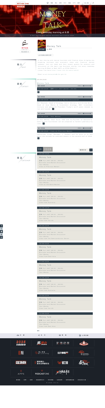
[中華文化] (21, 363)
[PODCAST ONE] (41, 372)
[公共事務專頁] (62, 353)
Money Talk (43, 83)
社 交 (43, 335)
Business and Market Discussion (52, 162)
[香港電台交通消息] (18, 335)
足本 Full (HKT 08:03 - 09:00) (51, 160)
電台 (55, 3)
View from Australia (47, 202)
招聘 (25, 379)
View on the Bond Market (49, 184)
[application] (64, 85)
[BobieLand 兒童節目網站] (83, 343)
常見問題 (51, 379)
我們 (78, 3)
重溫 (69, 3)
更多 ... (38, 331)
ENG (85, 3)
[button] (39, 86)
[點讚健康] (62, 343)
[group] (83, 86)
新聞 (60, 3)
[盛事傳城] (83, 363)
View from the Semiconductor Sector (54, 238)
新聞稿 (18, 379)
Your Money (44, 164)
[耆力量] (62, 363)
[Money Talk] (38, 92)
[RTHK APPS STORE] (21, 372)
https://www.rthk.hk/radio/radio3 (65, 70)
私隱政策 (60, 379)
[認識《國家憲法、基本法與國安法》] (41, 363)
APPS (74, 3)
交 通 (22, 335)
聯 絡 (64, 335)
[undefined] (47, 3)
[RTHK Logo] (22, 4)
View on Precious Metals (49, 166)
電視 (51, 3)
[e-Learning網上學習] (41, 353)
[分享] (39, 335)
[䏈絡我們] (60, 335)
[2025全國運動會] (21, 343)
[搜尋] (93, 2)
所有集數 (42, 49)
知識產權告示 (40, 379)
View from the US (46, 220)
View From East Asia (47, 256)
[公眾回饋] (80, 335)
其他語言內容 (82, 379)
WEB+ (64, 3)
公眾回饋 (85, 335)
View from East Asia (47, 326)
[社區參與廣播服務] (83, 353)
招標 (31, 379)
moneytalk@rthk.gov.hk (57, 74)
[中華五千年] (62, 372)
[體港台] (41, 343)
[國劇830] (21, 353)
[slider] (88, 85)
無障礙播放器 (70, 379)
